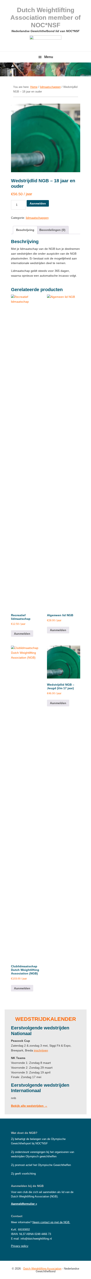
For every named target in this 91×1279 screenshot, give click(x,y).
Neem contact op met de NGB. (51, 1222)
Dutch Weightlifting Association (42, 1268)
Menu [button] (48, 57)
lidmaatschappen (50, 87)
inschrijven (41, 1050)
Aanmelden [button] (22, 633)
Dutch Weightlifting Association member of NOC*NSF (45, 18)
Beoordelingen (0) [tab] (52, 230)
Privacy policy (19, 1246)
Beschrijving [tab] (25, 230)
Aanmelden (38, 203)
